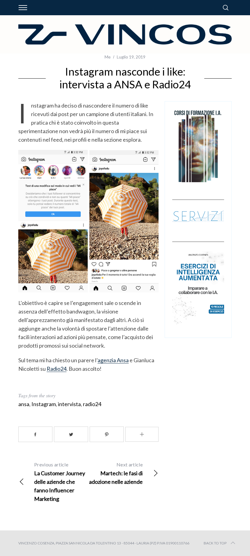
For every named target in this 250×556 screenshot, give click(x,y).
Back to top (215, 543)
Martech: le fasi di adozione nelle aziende (116, 473)
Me (108, 56)
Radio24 (56, 368)
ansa (23, 404)
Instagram (43, 404)
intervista (69, 404)
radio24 (92, 404)
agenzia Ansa (113, 360)
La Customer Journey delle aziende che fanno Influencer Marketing (59, 482)
